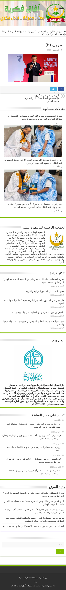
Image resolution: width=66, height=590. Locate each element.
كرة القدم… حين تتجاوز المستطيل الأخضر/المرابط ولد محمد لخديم (33, 526)
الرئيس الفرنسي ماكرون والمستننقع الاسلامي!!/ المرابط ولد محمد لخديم (42, 97)
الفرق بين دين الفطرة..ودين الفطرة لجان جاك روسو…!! (38, 312)
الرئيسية (59, 31)
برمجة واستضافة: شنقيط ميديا (33, 577)
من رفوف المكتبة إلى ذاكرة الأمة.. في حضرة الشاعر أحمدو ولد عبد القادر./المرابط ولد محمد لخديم (34, 205)
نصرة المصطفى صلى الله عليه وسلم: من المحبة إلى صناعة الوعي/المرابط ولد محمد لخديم (34, 117)
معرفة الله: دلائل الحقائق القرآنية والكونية (45, 291)
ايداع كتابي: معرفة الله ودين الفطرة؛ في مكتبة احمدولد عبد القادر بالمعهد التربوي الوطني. (33, 161)
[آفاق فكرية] (33, 13)
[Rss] (35, 582)
